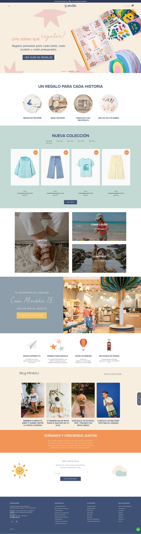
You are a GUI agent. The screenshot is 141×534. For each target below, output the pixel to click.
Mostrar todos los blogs (112, 374)
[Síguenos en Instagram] (16, 521)
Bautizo (121, 513)
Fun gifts (121, 510)
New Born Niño (91, 508)
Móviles (121, 517)
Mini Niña (89, 515)
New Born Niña (91, 506)
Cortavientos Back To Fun (25, 193)
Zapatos (121, 515)
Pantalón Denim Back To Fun (55, 193)
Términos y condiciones (62, 513)
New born (92, 141)
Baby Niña (90, 510)
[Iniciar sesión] (128, 6)
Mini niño (59, 141)
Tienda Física (58, 510)
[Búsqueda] (124, 6)
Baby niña (70, 141)
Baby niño (81, 141)
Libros (120, 521)
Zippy (25, 191)
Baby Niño (90, 513)
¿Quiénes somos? (60, 506)
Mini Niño (89, 517)
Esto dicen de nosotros (61, 508)
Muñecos (121, 519)
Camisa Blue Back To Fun (85, 193)
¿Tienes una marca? (61, 523)
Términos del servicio (93, 519)
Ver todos (70, 202)
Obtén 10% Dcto (139, 399)
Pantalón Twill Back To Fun (116, 193)
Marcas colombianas (125, 506)
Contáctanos (59, 519)
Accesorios (122, 508)
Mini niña (49, 141)
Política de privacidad (61, 517)
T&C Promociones (60, 515)
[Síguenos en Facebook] (12, 521)
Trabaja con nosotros (61, 521)
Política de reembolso (93, 521)
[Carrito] (132, 6)
